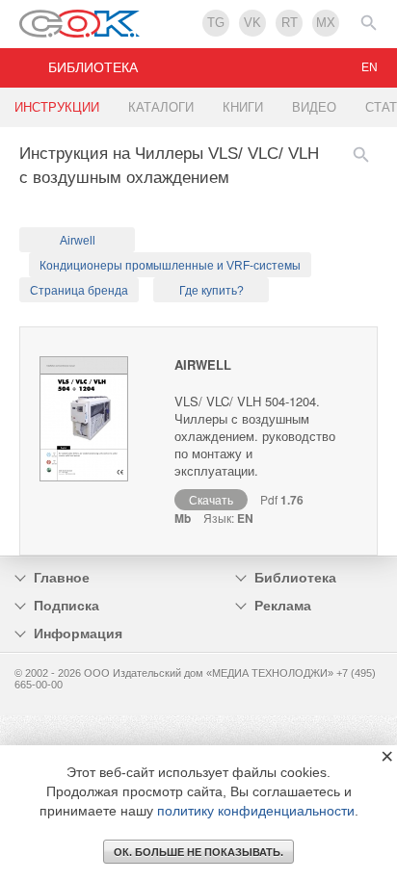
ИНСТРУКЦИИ (56, 107)
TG (216, 22)
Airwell (77, 240)
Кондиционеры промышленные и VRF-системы (170, 265)
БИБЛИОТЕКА (93, 67)
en (369, 67)
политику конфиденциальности (256, 810)
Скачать (211, 499)
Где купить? (211, 291)
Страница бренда (79, 291)
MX (325, 22)
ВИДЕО (314, 107)
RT (289, 22)
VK (252, 22)
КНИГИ (243, 107)
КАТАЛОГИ (161, 107)
